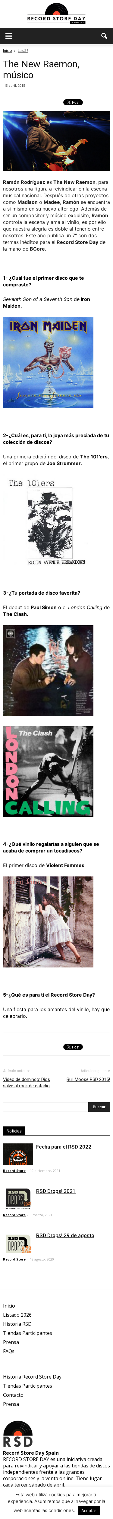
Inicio (7, 50)
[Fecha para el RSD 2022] (18, 1153)
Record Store (14, 1170)
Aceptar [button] (88, 1510)
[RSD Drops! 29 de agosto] (18, 1242)
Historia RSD (17, 1324)
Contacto (13, 1395)
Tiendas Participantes (27, 1333)
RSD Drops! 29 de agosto (65, 1235)
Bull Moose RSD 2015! (88, 1079)
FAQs (8, 1351)
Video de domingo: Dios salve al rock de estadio (26, 1083)
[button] (104, 36)
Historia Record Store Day (32, 1376)
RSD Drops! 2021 (56, 1191)
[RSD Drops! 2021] (18, 1198)
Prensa (11, 1342)
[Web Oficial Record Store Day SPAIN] (56, 14)
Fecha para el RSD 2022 (63, 1147)
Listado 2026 (17, 1314)
